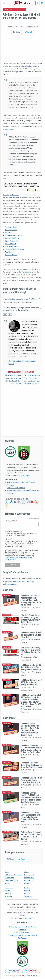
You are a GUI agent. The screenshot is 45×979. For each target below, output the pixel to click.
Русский (27, 893)
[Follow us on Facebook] (15, 502)
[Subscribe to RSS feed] (6, 506)
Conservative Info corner (14, 235)
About (26, 872)
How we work (29, 875)
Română (8, 893)
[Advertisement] (22, 411)
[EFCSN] (22, 961)
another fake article (30, 66)
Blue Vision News (11, 246)
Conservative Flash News (14, 249)
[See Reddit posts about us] (36, 502)
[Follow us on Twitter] (28, 502)
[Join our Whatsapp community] (23, 502)
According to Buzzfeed (11, 195)
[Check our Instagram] (19, 502)
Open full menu (3, 2)
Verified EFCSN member (16, 488)
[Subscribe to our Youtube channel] (32, 502)
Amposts (8, 232)
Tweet (29, 31)
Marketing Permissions (13, 531)
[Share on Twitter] (10, 315)
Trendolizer (26, 272)
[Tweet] (42, 3)
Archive (7, 883)
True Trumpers (10, 244)
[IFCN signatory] (22, 948)
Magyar (27, 891)
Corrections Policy (11, 880)
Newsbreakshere (11, 230)
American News (10, 227)
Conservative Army (12, 238)
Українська (28, 896)
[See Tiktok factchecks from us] (6, 502)
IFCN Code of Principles (13, 875)
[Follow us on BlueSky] (11, 502)
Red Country (9, 252)
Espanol (7, 891)
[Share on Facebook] (5, 315)
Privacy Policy (29, 878)
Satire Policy (9, 878)
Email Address (11, 521)
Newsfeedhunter (11, 255)
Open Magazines (11, 241)
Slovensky (8, 896)
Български (8, 888)
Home (7, 872)
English (27, 888)
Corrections (28, 880)
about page (9, 129)
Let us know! (24, 475)
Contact (27, 883)
